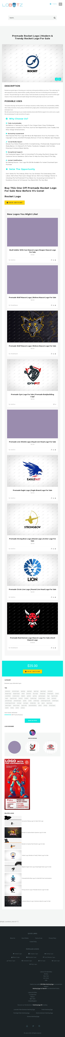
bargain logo (8, 693)
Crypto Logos (56, 960)
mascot (20, 698)
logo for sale (54, 696)
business (29, 693)
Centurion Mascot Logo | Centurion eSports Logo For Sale (36, 901)
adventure (7, 691)
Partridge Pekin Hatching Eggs (21, 1013)
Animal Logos (18, 953)
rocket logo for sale (45, 700)
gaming (34, 696)
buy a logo (35, 693)
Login (44, 4)
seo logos (25, 703)
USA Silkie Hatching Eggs (47, 984)
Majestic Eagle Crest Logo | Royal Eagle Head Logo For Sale (36, 866)
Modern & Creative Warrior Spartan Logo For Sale (34, 832)
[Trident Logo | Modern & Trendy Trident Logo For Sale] (13, 855)
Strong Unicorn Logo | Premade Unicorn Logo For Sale (35, 889)
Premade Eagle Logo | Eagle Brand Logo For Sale (32, 490)
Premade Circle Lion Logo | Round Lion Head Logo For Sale (32, 589)
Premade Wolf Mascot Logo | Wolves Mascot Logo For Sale (32, 297)
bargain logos (16, 693)
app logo (23, 691)
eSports (23, 696)
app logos (29, 691)
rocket (29, 700)
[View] (51, 260)
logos (6, 698)
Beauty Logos (11, 960)
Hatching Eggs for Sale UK (39, 988)
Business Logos (9, 683)
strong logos (52, 705)
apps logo (36, 691)
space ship (24, 705)
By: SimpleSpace (13, 305)
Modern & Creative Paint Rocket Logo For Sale (33, 844)
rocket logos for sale (10, 703)
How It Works (25, 938)
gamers (29, 696)
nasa (48, 698)
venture (22, 707)
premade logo (8, 700)
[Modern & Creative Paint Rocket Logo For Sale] (13, 844)
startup (45, 705)
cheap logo (42, 693)
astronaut (50, 691)
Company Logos (34, 953)
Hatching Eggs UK (37, 1005)
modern (26, 698)
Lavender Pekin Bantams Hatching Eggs (24, 1009)
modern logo (33, 698)
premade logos (17, 700)
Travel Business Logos (49, 957)
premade (54, 698)
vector (17, 707)
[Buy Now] (53, 260)
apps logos (43, 691)
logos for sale (13, 698)
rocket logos (55, 700)
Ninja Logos (34, 964)
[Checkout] (55, 404)
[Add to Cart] (55, 260)
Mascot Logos (16, 957)
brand (23, 693)
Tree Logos (42, 960)
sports (40, 705)
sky (38, 703)
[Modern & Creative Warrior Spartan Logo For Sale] (13, 832)
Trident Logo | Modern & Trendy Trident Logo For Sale (35, 855)
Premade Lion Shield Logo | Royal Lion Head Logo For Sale (32, 442)
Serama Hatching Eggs (33, 1016)
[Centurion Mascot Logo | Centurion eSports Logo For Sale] (13, 901)
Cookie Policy (33, 941)
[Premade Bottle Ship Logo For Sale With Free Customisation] (13, 878)
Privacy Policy (52, 938)
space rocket (16, 705)
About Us (12, 938)
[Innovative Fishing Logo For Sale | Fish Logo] (13, 821)
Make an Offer (32, 720)
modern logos (42, 698)
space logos (8, 705)
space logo (49, 703)
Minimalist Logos (32, 957)
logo (48, 696)
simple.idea (33, 703)
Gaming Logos (49, 953)
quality (24, 700)
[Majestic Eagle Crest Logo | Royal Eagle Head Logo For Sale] (13, 866)
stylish (6, 707)
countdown (7, 696)
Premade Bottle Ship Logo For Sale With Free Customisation (37, 878)
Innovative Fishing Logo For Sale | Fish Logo (32, 821)
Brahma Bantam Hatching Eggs (44, 1013)
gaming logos (42, 696)
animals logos (15, 691)
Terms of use (38, 938)
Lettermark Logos (27, 960)
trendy (12, 707)
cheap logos (50, 693)
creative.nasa (16, 696)
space (43, 703)
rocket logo (36, 700)
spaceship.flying (32, 705)
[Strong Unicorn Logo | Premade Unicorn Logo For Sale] (13, 889)
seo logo (19, 703)
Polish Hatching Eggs (47, 1009)
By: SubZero (12, 260)
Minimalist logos (17, 683)
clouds (57, 693)
